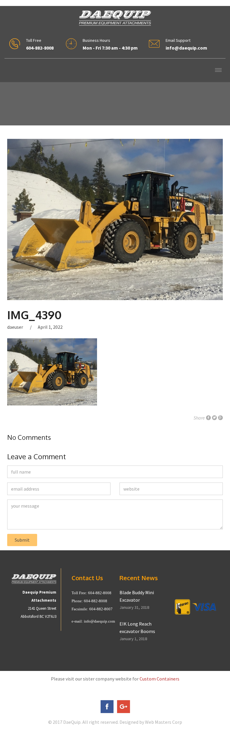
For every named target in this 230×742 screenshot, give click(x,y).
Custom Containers (159, 679)
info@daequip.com (99, 621)
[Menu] (218, 71)
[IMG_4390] (115, 219)
